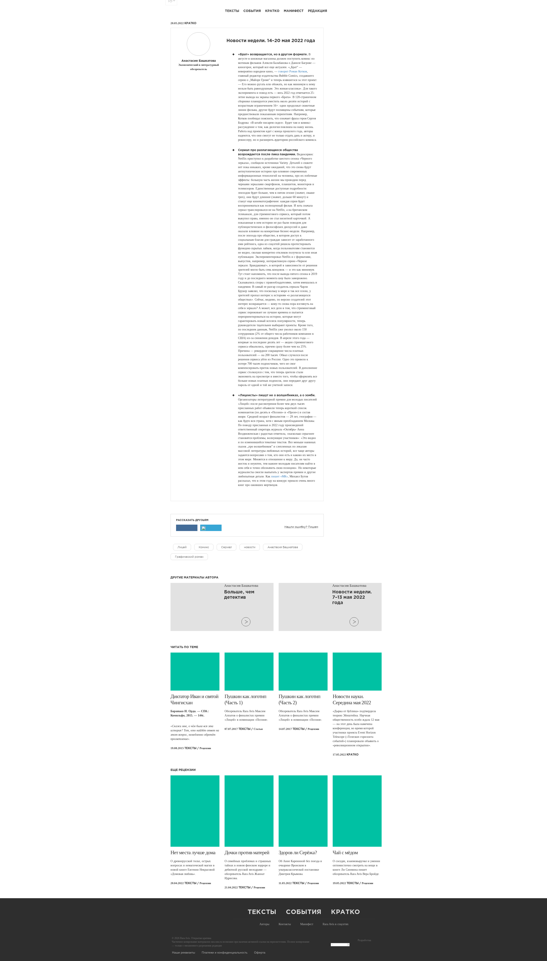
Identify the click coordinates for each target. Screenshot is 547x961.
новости (249, 547)
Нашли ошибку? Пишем (301, 526)
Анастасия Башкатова (283, 547)
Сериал (226, 547)
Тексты (232, 11)
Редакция (317, 11)
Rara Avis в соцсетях (335, 924)
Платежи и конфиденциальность (224, 952)
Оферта (259, 952)
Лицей (182, 547)
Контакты (285, 924)
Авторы (264, 924)
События (252, 11)
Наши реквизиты (183, 952)
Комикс (204, 547)
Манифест (294, 11)
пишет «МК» (279, 476)
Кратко (272, 11)
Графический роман (189, 556)
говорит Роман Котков (292, 71)
